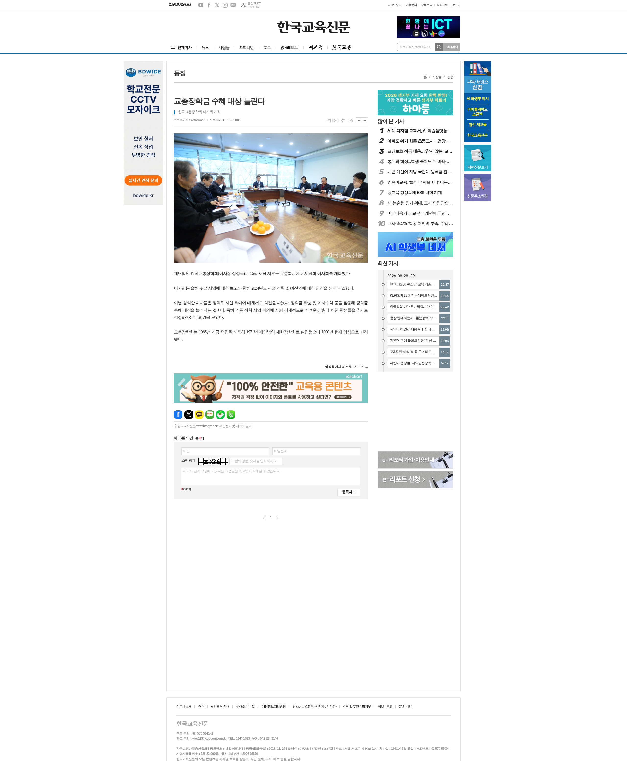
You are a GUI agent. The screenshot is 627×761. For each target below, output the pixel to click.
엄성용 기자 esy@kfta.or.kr (189, 120)
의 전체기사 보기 (344, 367)
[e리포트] (289, 47)
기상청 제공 (253, 6)
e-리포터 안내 (220, 706)
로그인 (456, 5)
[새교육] (315, 47)
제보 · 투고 (394, 5)
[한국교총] (341, 47)
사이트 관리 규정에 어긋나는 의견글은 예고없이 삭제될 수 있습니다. (231, 471)
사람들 (437, 77)
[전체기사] (182, 47)
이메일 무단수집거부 (357, 706)
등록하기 (349, 492)
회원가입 (442, 5)
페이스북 (209, 5)
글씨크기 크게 (359, 120)
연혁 (201, 706)
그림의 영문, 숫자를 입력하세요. (254, 461)
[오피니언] (247, 47)
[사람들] (224, 47)
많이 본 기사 (391, 121)
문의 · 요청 (406, 706)
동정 (450, 77)
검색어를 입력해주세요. (415, 46)
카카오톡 (199, 414)
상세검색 (452, 47)
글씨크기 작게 (365, 120)
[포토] (267, 47)
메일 (336, 120)
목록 (328, 120)
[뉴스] (205, 47)
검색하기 (439, 47)
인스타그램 (225, 5)
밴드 (231, 414)
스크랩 (350, 120)
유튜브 (201, 5)
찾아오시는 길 (245, 706)
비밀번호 (280, 451)
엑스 (217, 5)
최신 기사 (388, 263)
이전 (264, 518)
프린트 (343, 120)
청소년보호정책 (314, 706)
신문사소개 (183, 706)
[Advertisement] (198, 23)
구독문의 (426, 5)
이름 (186, 451)
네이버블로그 (233, 5)
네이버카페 (220, 414)
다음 (277, 518)
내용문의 (411, 5)
